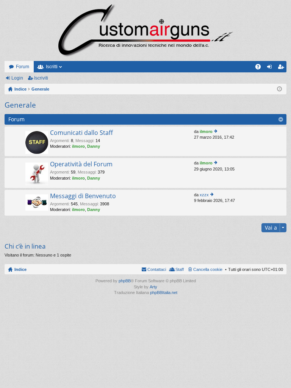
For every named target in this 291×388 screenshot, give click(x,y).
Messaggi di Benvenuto (83, 196)
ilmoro (78, 146)
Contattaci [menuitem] (156, 269)
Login (17, 78)
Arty (153, 287)
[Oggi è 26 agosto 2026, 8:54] (279, 89)
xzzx (204, 194)
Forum (22, 66)
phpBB (125, 280)
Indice (20, 269)
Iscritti (52, 66)
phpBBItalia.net (163, 292)
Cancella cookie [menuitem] (207, 269)
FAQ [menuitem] (260, 68)
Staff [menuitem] (179, 269)
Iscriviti (41, 78)
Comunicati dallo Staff (81, 133)
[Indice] (145, 30)
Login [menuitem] (271, 68)
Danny (93, 146)
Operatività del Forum (81, 164)
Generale (20, 105)
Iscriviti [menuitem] (282, 68)
